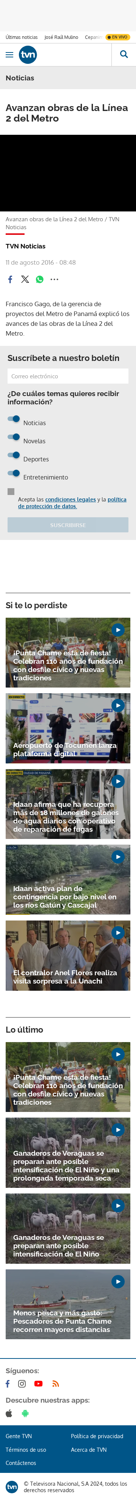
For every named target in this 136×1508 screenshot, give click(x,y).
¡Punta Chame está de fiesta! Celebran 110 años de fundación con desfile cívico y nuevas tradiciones (68, 665)
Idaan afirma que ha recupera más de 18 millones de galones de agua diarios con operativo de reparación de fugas (66, 816)
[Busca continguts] (123, 54)
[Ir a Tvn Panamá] (65, 55)
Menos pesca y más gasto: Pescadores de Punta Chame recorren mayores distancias (62, 1321)
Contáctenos (21, 1463)
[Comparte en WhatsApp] (39, 279)
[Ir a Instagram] (23, 1383)
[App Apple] (10, 1413)
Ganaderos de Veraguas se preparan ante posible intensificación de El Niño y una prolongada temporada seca (66, 1165)
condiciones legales (70, 499)
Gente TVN (19, 1436)
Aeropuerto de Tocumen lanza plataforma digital (65, 749)
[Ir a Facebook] (9, 1383)
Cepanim (94, 37)
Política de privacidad (97, 1436)
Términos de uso (26, 1449)
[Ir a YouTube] (40, 1383)
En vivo (119, 37)
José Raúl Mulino (61, 37)
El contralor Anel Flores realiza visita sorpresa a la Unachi (65, 976)
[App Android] (27, 1413)
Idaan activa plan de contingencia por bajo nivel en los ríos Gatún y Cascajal (64, 896)
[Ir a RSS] (57, 1383)
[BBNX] (12, 1487)
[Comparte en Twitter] (24, 279)
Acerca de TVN (89, 1449)
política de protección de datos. (72, 502)
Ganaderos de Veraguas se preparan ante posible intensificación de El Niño (58, 1245)
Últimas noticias (22, 37)
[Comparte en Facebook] (10, 279)
